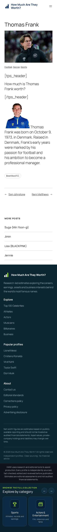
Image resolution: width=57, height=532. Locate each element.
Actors (7, 317)
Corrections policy (13, 401)
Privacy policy (11, 406)
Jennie (9, 255)
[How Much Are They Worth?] (28, 275)
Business (8, 334)
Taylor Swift (10, 367)
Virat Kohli (9, 361)
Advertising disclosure (15, 412)
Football (8, 67)
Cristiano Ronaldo (13, 356)
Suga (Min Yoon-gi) (17, 227)
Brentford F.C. (12, 175)
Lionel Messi (10, 350)
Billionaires (9, 328)
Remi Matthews (40, 194)
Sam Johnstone (17, 194)
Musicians (9, 322)
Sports (24, 67)
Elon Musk (9, 373)
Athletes (8, 311)
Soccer (16, 67)
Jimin (8, 236)
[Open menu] (50, 6)
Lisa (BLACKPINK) (16, 245)
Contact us (10, 389)
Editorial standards (14, 395)
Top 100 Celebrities (14, 305)
